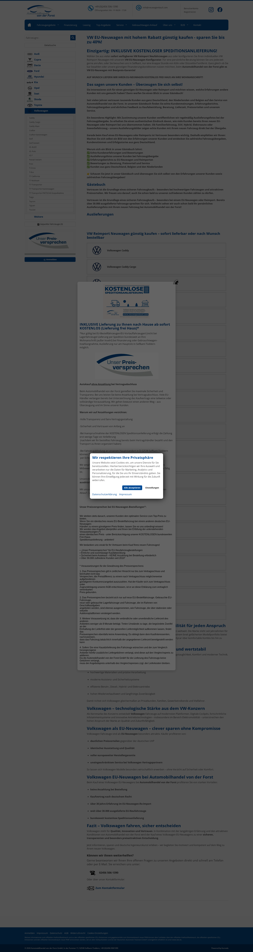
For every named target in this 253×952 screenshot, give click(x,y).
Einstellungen (152, 487)
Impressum (125, 494)
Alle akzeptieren (132, 487)
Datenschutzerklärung (104, 494)
